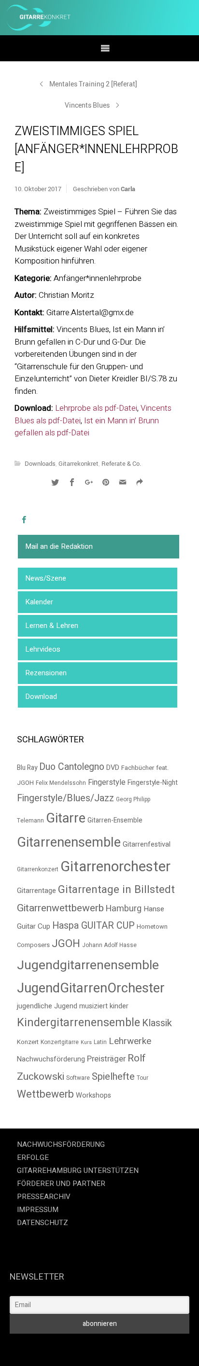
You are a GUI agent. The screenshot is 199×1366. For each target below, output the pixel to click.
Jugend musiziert (81, 1006)
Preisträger (106, 1059)
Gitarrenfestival (147, 844)
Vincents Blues (87, 105)
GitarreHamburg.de (38, 1347)
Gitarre (65, 818)
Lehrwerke (130, 1041)
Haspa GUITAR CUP (93, 926)
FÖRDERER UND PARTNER (61, 1183)
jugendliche (34, 1006)
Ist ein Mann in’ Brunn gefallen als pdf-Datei (86, 427)
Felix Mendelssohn (61, 783)
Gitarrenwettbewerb (60, 908)
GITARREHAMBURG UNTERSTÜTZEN (78, 1170)
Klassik (157, 1023)
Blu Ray (27, 768)
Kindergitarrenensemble (78, 1022)
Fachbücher (137, 767)
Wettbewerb (45, 1094)
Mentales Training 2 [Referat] (93, 83)
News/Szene (45, 578)
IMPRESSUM (37, 1209)
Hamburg (124, 908)
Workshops (93, 1095)
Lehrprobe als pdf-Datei (96, 408)
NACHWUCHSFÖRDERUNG (61, 1144)
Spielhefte (113, 1077)
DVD (112, 768)
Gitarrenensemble (69, 842)
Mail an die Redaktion (59, 546)
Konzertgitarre (60, 1042)
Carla (128, 188)
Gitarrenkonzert (37, 869)
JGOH (66, 943)
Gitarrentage (36, 891)
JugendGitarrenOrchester (91, 988)
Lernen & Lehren (51, 625)
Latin (100, 1042)
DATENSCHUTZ (42, 1222)
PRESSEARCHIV (44, 1196)
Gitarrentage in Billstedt (116, 889)
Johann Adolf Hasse (109, 945)
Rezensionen (46, 673)
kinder (119, 1006)
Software (78, 1078)
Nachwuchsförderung (51, 1059)
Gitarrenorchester (115, 866)
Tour (142, 1078)
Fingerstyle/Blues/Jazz (65, 798)
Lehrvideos (42, 649)
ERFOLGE (33, 1157)
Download (41, 696)
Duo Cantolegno (71, 767)
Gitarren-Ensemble (114, 820)
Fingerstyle (107, 782)
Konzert (28, 1041)
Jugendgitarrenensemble (88, 965)
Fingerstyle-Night (153, 783)
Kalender (39, 602)
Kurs (86, 1042)
